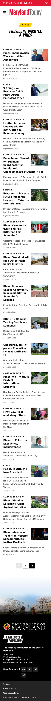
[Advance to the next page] (32, 565)
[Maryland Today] (25, 12)
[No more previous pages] (19, 565)
